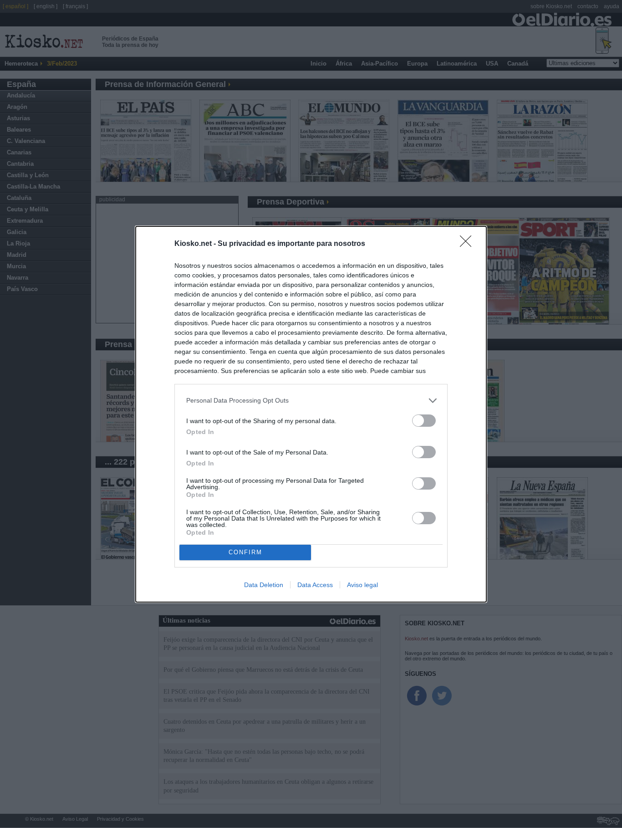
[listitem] (311, 400)
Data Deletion (263, 584)
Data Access (315, 584)
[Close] (468, 244)
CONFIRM (245, 552)
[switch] (424, 420)
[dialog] (311, 414)
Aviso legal (362, 584)
